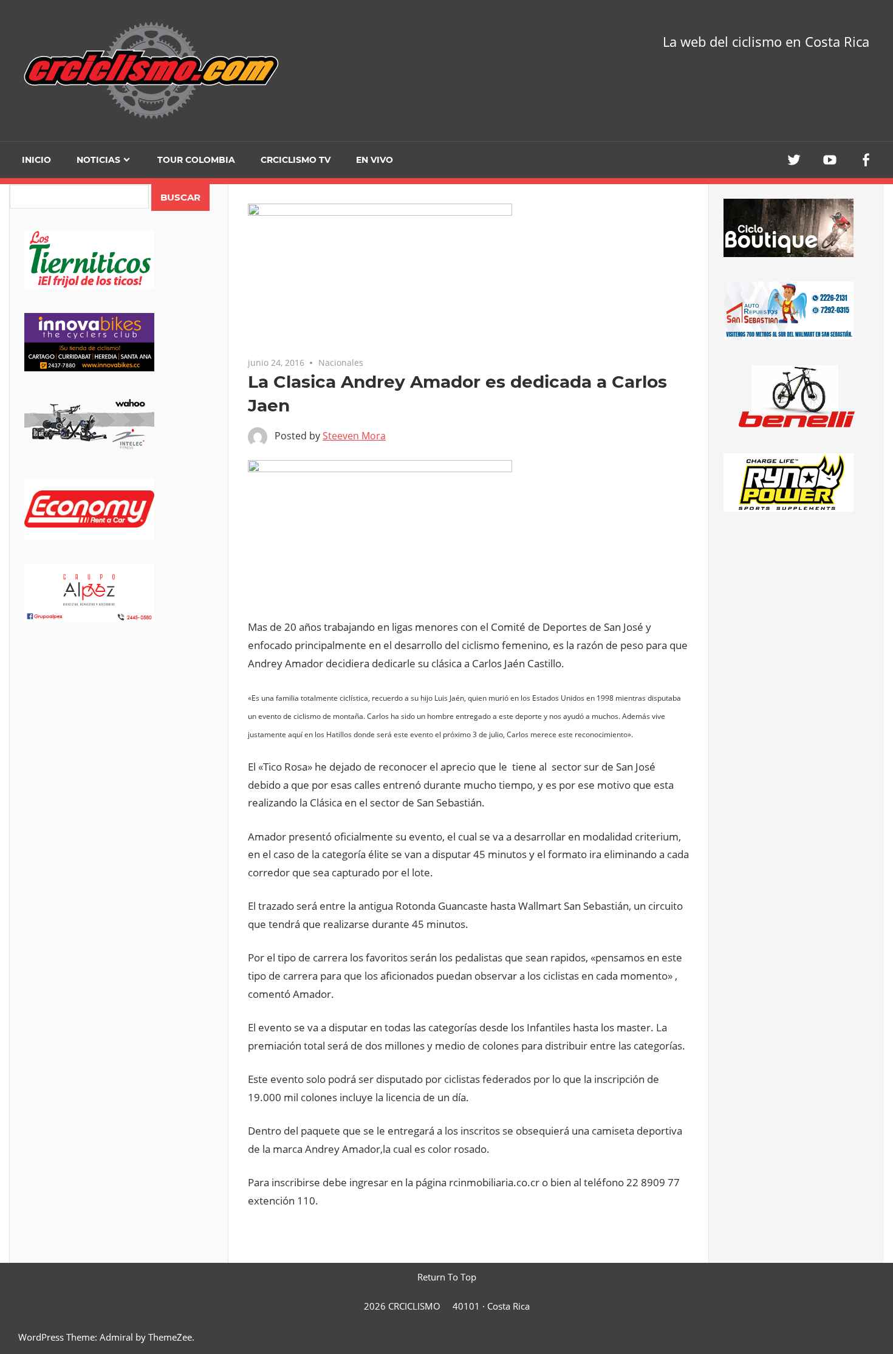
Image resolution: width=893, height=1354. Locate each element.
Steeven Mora (354, 435)
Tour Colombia (196, 159)
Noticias (98, 159)
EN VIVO (374, 159)
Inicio (36, 159)
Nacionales (340, 362)
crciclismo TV (295, 159)
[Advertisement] (118, 742)
